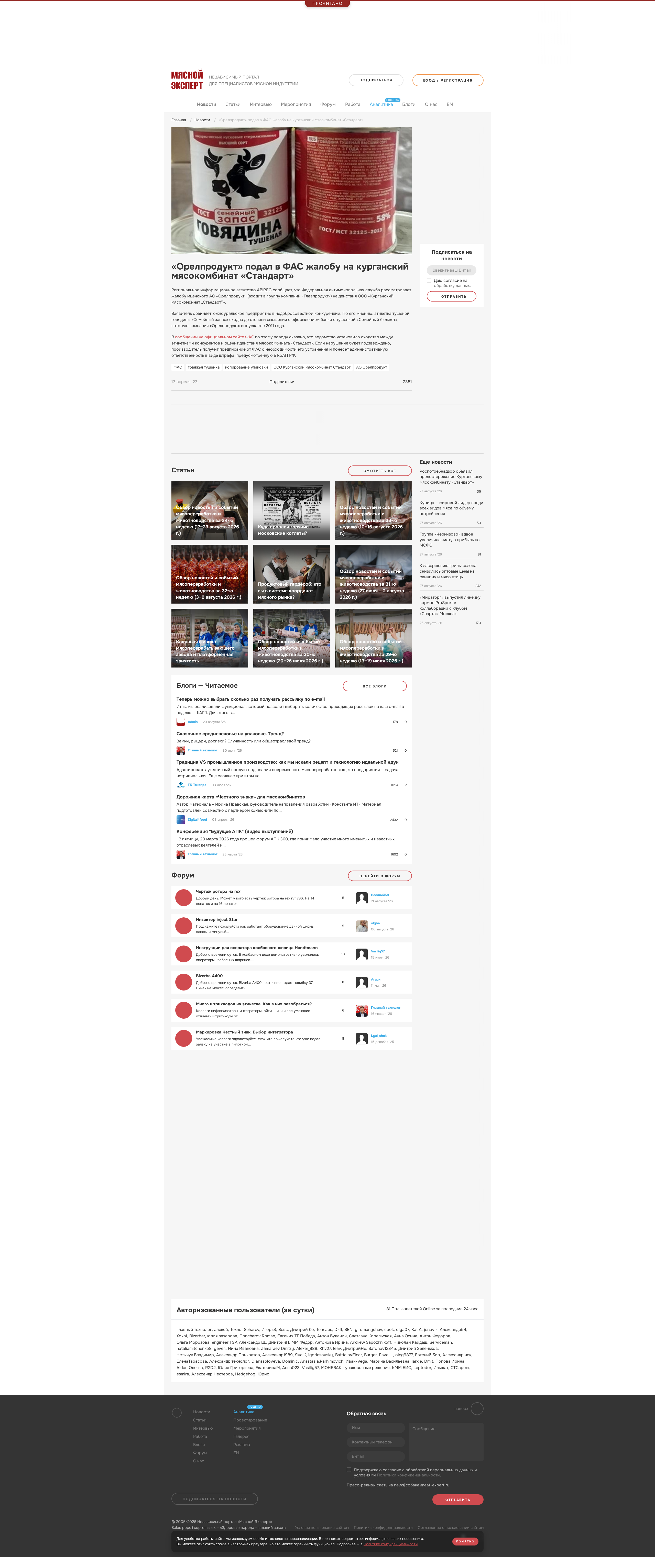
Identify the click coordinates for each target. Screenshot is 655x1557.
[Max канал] (310, 1424)
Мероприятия (296, 104)
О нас (431, 104)
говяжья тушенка (204, 367)
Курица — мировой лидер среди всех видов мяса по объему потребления (451, 508)
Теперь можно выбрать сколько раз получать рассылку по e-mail (251, 699)
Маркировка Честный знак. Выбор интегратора (244, 1032)
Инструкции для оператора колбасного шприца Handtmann (257, 947)
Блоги (409, 104)
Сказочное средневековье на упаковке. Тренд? (230, 734)
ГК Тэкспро (197, 785)
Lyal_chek (379, 1035)
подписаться (376, 80)
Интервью (261, 104)
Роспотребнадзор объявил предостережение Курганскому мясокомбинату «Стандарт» (451, 477)
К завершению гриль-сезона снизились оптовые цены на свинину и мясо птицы (448, 571)
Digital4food (197, 820)
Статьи (233, 104)
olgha (375, 923)
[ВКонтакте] (300, 382)
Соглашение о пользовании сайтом (451, 1527)
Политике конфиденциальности (391, 1544)
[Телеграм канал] (300, 1424)
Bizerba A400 (209, 975)
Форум (328, 104)
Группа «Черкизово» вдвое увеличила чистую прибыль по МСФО (450, 539)
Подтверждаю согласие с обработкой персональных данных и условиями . (415, 1472)
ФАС (177, 367)
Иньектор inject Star (216, 919)
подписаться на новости (215, 1499)
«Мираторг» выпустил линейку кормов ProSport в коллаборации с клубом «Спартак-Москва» (450, 606)
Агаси (375, 979)
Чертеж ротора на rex (218, 891)
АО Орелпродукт (371, 367)
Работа (353, 104)
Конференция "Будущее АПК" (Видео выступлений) (235, 831)
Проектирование (250, 1420)
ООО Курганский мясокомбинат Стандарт (312, 367)
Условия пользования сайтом (322, 1527)
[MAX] (320, 382)
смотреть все (380, 471)
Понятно (465, 1541)
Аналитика (381, 104)
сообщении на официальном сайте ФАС (214, 337)
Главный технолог (202, 750)
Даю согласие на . (452, 283)
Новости (206, 104)
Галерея (241, 1436)
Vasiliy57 (378, 951)
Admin (193, 722)
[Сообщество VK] (290, 1424)
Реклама (241, 1444)
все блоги (375, 686)
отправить (453, 296)
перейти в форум (379, 876)
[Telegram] (310, 382)
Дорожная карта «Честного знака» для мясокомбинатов (241, 797)
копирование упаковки (246, 367)
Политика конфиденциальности (383, 1527)
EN (450, 104)
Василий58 (380, 895)
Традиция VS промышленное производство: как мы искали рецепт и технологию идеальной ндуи (288, 762)
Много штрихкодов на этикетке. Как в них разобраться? (254, 1004)
